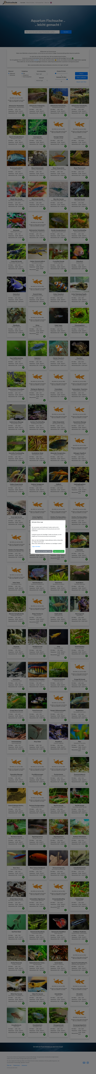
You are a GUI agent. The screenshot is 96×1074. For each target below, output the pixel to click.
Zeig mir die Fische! (58, 551)
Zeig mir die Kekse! (36, 546)
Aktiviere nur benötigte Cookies (44, 551)
